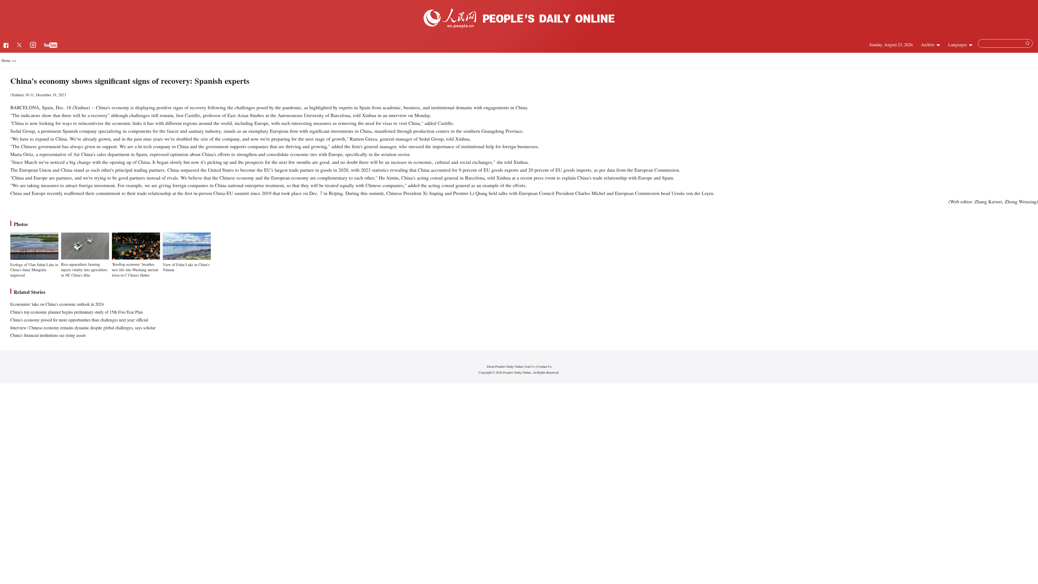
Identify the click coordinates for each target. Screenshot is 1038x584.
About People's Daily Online (504, 366)
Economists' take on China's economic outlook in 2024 (57, 304)
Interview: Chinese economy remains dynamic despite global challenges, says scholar (82, 327)
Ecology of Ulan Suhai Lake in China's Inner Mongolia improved (34, 270)
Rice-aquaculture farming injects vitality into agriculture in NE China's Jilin (84, 269)
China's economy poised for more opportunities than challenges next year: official (79, 320)
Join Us (530, 366)
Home (6, 60)
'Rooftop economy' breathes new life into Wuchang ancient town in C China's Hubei (135, 269)
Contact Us (544, 366)
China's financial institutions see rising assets (48, 335)
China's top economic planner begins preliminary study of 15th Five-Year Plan (76, 312)
